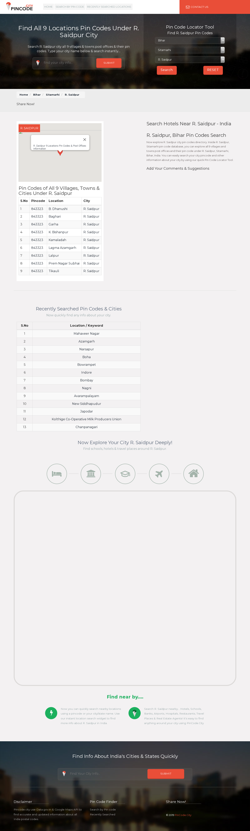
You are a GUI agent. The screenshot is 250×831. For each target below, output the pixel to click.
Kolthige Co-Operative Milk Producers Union (86, 419)
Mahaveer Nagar (87, 333)
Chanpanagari (86, 427)
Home (48, 6)
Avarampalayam (86, 396)
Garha (53, 224)
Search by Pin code (103, 809)
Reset (213, 70)
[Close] (84, 139)
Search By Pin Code (70, 6)
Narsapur (86, 349)
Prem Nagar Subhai (64, 263)
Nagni (86, 388)
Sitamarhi (53, 94)
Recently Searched (102, 814)
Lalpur (54, 255)
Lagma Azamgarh (62, 248)
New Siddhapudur (86, 404)
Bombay (86, 380)
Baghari (55, 216)
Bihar (37, 94)
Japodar (86, 411)
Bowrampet (86, 365)
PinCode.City (183, 815)
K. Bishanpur (58, 232)
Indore (86, 372)
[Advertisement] (162, 100)
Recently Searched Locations (109, 6)
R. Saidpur (91, 209)
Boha (86, 357)
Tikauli (54, 271)
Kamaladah (57, 240)
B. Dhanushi (58, 209)
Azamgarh (87, 341)
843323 (37, 209)
